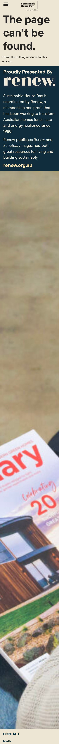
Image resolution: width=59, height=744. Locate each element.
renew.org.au (17, 165)
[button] (6, 4)
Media (7, 741)
